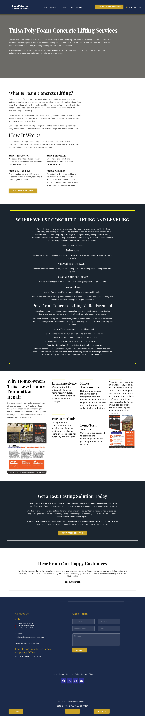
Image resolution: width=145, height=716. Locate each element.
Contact (79, 7)
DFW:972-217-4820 (25, 628)
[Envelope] (81, 680)
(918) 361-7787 (135, 7)
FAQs (71, 7)
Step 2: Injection (56, 155)
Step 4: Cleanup (56, 170)
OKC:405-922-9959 (26, 625)
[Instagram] (75, 680)
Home (45, 7)
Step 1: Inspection (19, 155)
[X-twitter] (69, 680)
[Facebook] (63, 680)
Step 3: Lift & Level (20, 170)
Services (53, 7)
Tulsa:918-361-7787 (26, 623)
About (64, 7)
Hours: (29, 643)
